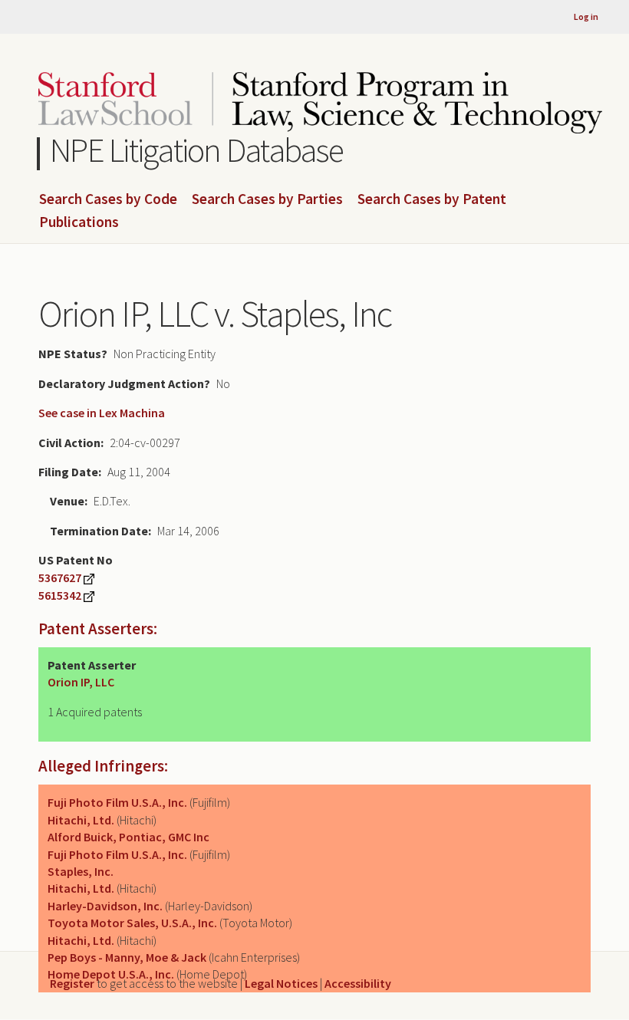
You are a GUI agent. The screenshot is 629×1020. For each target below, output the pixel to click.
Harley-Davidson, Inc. (105, 905)
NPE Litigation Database (197, 150)
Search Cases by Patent (431, 199)
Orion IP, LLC (81, 681)
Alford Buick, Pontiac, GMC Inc (128, 836)
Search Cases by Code (108, 199)
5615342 (59, 595)
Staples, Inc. (81, 871)
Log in (586, 16)
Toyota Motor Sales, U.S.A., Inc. (132, 922)
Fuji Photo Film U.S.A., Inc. (117, 802)
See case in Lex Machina (101, 412)
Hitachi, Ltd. (81, 820)
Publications (79, 222)
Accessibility (357, 983)
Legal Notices (281, 983)
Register (72, 983)
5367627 (59, 577)
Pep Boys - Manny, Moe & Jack (127, 957)
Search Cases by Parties (267, 199)
